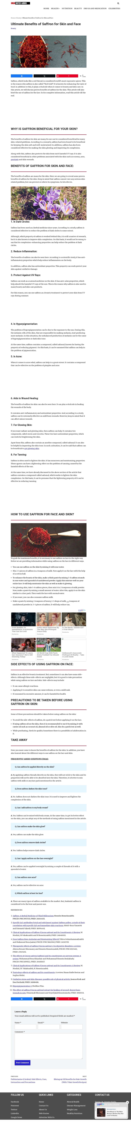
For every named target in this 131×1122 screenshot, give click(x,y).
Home (13, 18)
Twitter (14, 1109)
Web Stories (44, 1113)
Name (18, 1023)
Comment (20, 1032)
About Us (43, 1109)
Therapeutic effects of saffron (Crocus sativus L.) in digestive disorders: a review (46, 946)
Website (64, 1023)
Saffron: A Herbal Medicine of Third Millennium (33, 916)
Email (41, 1023)
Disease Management (76, 1106)
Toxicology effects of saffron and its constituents (34, 972)
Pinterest (15, 1106)
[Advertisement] (49, 113)
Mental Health (73, 1102)
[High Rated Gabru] (20, 3)
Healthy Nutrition (74, 1113)
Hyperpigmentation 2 (22, 986)
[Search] (118, 3)
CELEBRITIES (114, 8)
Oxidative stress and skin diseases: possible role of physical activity (41, 979)
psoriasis (15, 159)
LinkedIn (15, 1113)
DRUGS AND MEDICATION (95, 8)
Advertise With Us (46, 1117)
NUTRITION (67, 8)
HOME (46, 8)
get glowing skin (31, 448)
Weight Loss (72, 1109)
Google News (16, 1117)
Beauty (18, 18)
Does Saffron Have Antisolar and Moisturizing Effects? (36, 939)
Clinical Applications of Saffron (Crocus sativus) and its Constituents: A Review (46, 932)
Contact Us (43, 1106)
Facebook (15, 1102)
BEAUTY (78, 8)
